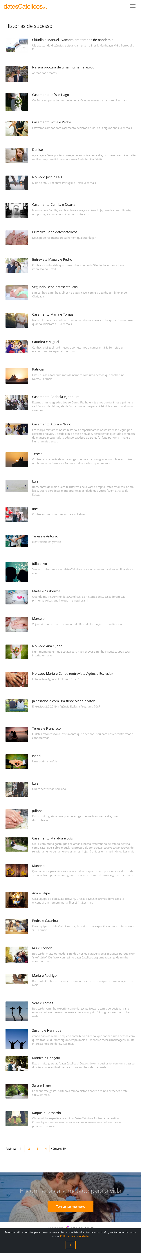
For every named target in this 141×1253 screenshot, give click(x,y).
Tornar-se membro (70, 1206)
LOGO (26, 6)
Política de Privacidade (74, 1236)
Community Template (81, 1227)
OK (71, 1245)
